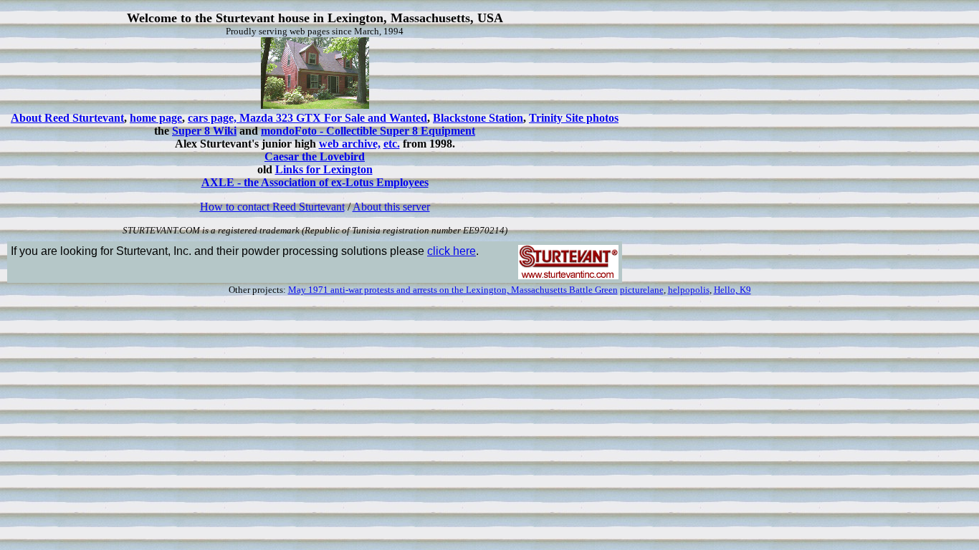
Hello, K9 (732, 289)
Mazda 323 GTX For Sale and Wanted (333, 118)
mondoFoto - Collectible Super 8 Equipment (368, 131)
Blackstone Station (478, 118)
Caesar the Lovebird (314, 156)
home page (156, 118)
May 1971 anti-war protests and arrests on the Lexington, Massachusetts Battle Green (453, 289)
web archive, (350, 144)
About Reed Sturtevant (67, 118)
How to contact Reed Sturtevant (272, 207)
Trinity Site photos (574, 118)
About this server (391, 207)
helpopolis (689, 289)
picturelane (642, 289)
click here (451, 251)
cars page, (213, 118)
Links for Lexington (324, 169)
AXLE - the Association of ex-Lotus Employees (315, 182)
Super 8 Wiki (204, 131)
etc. (391, 144)
